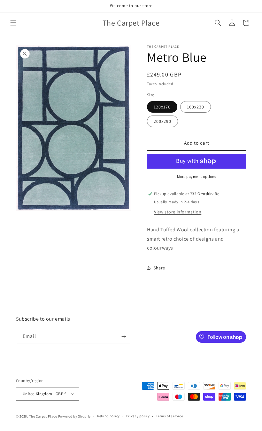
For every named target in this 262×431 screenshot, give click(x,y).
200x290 (162, 121)
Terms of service (169, 416)
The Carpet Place (43, 416)
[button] (13, 23)
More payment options (196, 176)
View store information (177, 212)
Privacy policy (138, 416)
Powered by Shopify (74, 416)
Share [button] (159, 268)
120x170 (162, 107)
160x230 (195, 107)
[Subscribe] (124, 336)
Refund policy (108, 416)
